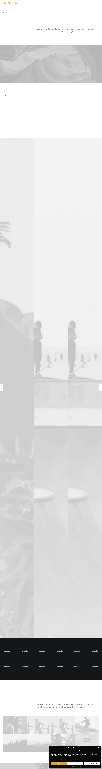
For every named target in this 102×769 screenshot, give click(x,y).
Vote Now (75, 3)
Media (61, 3)
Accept (59, 763)
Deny (75, 763)
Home (28, 3)
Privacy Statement (78, 766)
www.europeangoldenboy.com (58, 757)
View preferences (92, 763)
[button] (99, 748)
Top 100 (67, 3)
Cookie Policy (71, 766)
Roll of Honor (42, 3)
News (33, 3)
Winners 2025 (53, 3)
